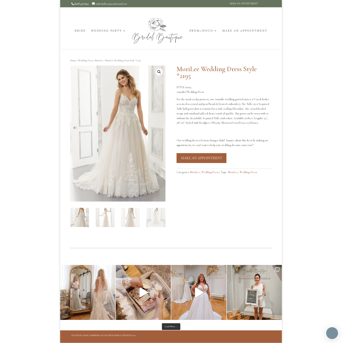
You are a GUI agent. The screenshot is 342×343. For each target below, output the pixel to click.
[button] (159, 71)
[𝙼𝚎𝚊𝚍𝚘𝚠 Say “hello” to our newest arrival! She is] (198, 292)
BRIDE (80, 30)
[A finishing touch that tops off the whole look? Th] (87, 292)
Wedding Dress (85, 60)
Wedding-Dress (248, 172)
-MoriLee (232, 172)
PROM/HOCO (201, 30)
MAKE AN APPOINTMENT (244, 3)
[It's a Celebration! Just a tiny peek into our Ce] (143, 292)
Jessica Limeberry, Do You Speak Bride (101, 335)
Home (73, 60)
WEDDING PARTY (106, 30)
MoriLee (99, 60)
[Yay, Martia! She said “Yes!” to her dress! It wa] (254, 292)
